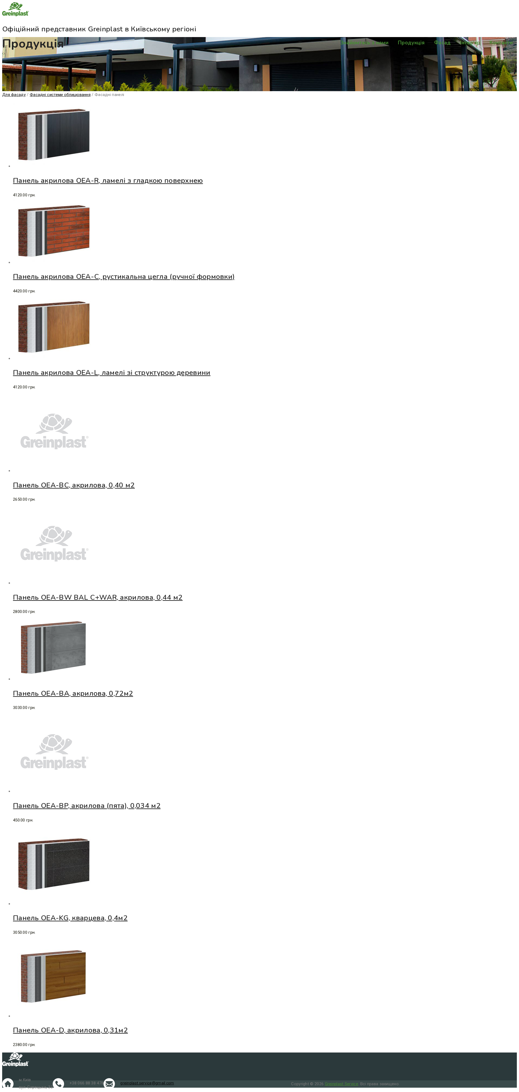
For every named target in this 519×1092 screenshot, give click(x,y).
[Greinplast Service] (259, 10)
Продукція (411, 42)
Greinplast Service (341, 1083)
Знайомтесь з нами (364, 42)
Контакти (501, 42)
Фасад (442, 42)
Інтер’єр (470, 42)
